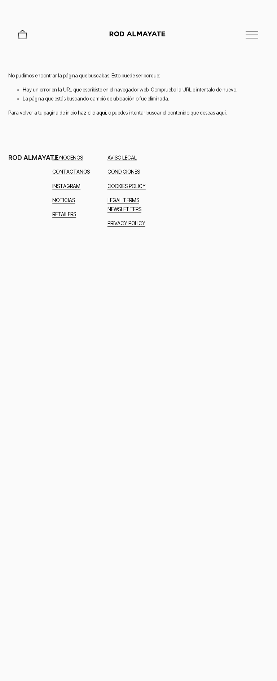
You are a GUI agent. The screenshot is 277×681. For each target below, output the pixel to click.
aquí (221, 113)
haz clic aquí (92, 113)
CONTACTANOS (71, 172)
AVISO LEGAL (122, 158)
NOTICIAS (63, 200)
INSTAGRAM (66, 186)
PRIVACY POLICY (126, 223)
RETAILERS (64, 214)
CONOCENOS (67, 158)
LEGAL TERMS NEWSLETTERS (124, 204)
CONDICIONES (123, 172)
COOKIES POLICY (126, 186)
